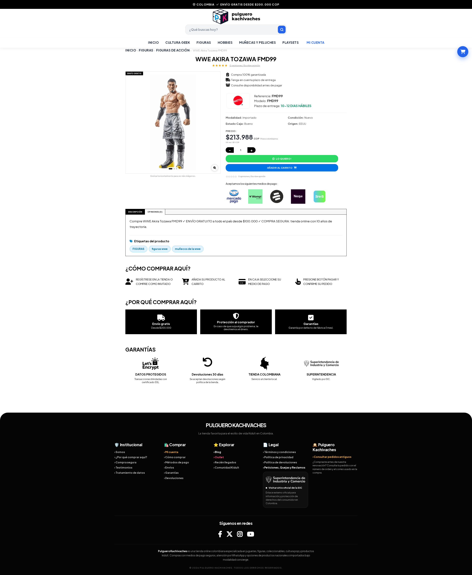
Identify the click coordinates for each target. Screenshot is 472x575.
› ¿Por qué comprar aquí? (130, 457)
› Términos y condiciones (279, 452)
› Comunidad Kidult (226, 467)
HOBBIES (225, 42)
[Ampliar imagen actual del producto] (214, 167)
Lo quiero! (283, 158)
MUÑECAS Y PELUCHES (257, 42)
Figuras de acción (173, 50)
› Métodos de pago (176, 462)
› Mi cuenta (171, 452)
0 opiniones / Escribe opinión (245, 65)
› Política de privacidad (278, 457)
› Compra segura (125, 462)
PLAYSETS (290, 42)
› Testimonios (123, 467)
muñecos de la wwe (188, 248)
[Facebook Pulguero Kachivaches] (220, 534)
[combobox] (236, 30)
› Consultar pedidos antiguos (332, 456)
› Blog (217, 452)
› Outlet (219, 457)
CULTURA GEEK (177, 42)
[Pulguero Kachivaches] (236, 17)
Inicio (153, 42)
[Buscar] (282, 29)
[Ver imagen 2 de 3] (174, 168)
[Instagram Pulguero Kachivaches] (240, 534)
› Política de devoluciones (280, 462)
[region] (173, 122)
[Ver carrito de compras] (462, 51)
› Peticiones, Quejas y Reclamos (284, 467)
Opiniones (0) (155, 212)
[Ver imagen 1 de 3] (170, 168)
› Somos (119, 452)
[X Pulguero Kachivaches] (229, 534)
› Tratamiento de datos (129, 472)
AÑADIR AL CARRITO (279, 167)
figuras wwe (160, 248)
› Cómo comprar (175, 457)
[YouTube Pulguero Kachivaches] (250, 534)
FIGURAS (204, 42)
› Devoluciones (173, 478)
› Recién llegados (225, 462)
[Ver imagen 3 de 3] (176, 168)
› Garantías (171, 472)
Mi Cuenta (315, 42)
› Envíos (169, 467)
